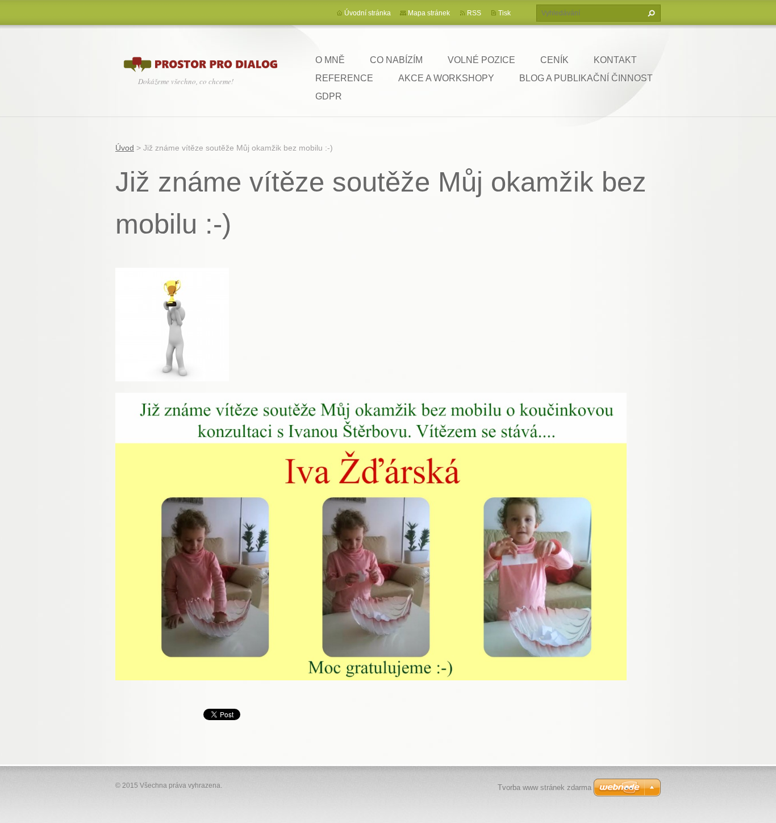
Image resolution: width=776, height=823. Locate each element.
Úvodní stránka (367, 13)
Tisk (504, 13)
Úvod (124, 147)
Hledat (649, 13)
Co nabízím (396, 60)
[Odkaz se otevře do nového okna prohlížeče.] (172, 324)
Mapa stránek (429, 13)
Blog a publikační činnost (586, 78)
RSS (474, 13)
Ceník (554, 60)
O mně (330, 60)
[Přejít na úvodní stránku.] (200, 62)
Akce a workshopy (446, 78)
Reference (344, 78)
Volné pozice (481, 60)
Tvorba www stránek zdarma (544, 787)
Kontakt (615, 60)
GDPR (328, 96)
